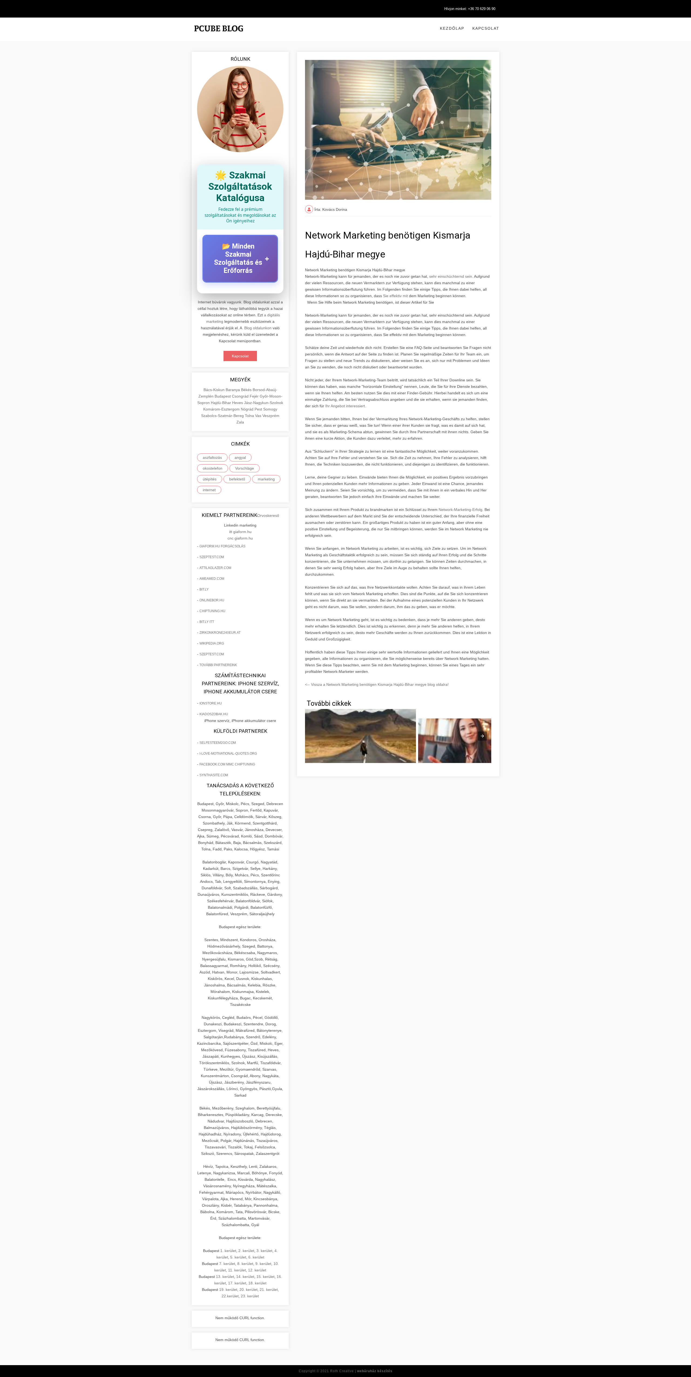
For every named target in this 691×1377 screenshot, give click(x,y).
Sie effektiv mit (395, 296)
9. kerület (263, 1263)
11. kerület (237, 1270)
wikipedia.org (211, 643)
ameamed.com (211, 579)
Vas (258, 415)
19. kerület (228, 1289)
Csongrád (241, 396)
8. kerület (245, 1263)
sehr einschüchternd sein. (451, 276)
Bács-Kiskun (215, 390)
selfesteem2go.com (217, 743)
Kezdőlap (452, 28)
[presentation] (482, 736)
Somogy (270, 409)
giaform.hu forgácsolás (222, 546)
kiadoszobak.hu (213, 714)
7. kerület (227, 1263)
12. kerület (257, 1270)
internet (209, 490)
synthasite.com (213, 775)
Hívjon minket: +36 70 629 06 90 (469, 9)
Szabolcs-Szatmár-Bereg (223, 415)
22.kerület (230, 1296)
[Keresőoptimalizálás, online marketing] (219, 35)
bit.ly (204, 589)
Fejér (255, 396)
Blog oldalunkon (258, 328)
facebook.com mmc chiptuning (227, 764)
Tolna (250, 415)
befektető (237, 479)
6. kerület (256, 1257)
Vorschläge (244, 468)
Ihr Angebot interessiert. (345, 406)
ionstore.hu (210, 703)
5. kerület (238, 1257)
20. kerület (248, 1289)
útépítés (209, 479)
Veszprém (270, 415)
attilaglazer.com (215, 568)
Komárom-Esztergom (222, 409)
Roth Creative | (361, 1371)
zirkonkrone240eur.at (220, 633)
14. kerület (245, 1276)
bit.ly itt (206, 622)
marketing (266, 479)
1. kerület (228, 1251)
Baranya (233, 390)
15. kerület (265, 1276)
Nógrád (248, 409)
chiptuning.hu (212, 611)
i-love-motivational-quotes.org (228, 753)
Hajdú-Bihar (221, 403)
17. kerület (237, 1283)
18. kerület (257, 1283)
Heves (238, 403)
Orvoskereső (268, 515)
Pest (259, 409)
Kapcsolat (485, 28)
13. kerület (225, 1276)
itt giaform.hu (240, 532)
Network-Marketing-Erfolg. (461, 509)
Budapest (223, 396)
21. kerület (269, 1289)
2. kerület (246, 1251)
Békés (247, 390)
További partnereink (218, 665)
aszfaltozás (212, 457)
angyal (240, 457)
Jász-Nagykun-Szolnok (263, 403)
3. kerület (264, 1251)
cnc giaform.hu (240, 538)
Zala (240, 422)
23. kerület (250, 1296)
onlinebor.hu (211, 600)
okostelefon (212, 468)
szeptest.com (211, 557)
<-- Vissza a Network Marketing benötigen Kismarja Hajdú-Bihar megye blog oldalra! (377, 684)
